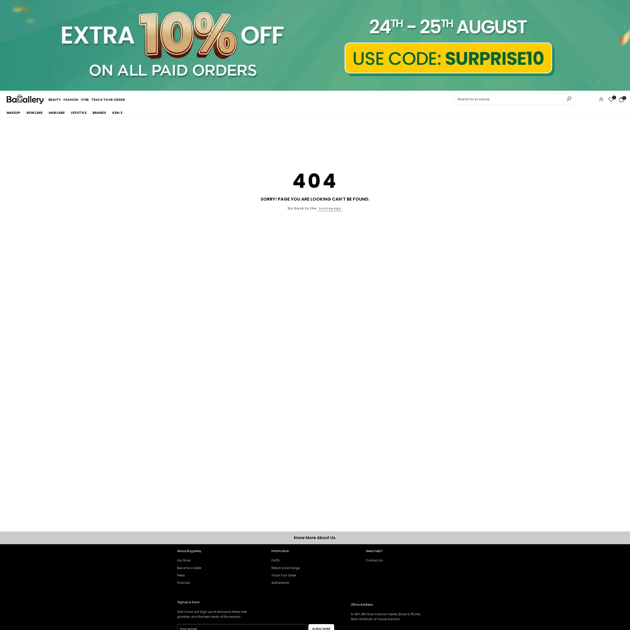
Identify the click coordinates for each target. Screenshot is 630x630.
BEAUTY (54, 100)
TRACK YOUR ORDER (108, 100)
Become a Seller (189, 568)
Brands (99, 113)
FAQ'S (275, 560)
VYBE (85, 100)
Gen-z (117, 113)
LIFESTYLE (79, 113)
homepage (330, 208)
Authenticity (280, 583)
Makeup (13, 113)
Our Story (184, 560)
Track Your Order (283, 575)
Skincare (34, 113)
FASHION (71, 100)
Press (181, 575)
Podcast (183, 583)
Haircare (57, 113)
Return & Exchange (285, 568)
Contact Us (374, 560)
